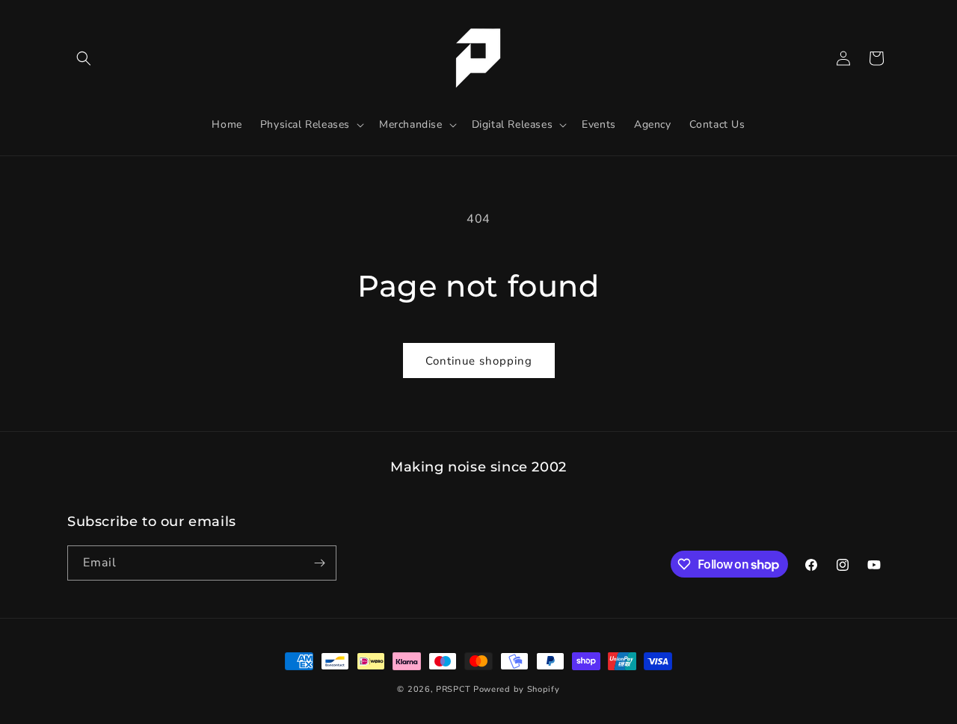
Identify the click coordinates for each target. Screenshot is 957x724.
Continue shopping (478, 360)
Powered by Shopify (516, 689)
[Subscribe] (319, 563)
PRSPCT (454, 689)
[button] (83, 58)
